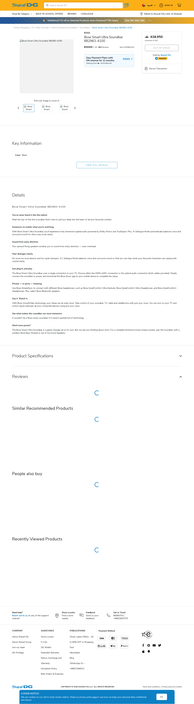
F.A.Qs (44, 642)
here (95, 697)
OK (161, 697)
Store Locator (47, 636)
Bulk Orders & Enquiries (52, 673)
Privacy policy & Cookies (172, 687)
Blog (72, 658)
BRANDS (72, 13)
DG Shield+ (46, 647)
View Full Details (97, 165)
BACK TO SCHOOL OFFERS (49, 13)
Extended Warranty (50, 652)
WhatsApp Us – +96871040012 (77, 666)
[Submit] (46, 5)
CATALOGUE (87, 13)
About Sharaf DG (20, 636)
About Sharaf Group (21, 642)
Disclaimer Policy (49, 668)
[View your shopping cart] (179, 5)
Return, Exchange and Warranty (51, 661)
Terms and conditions (151, 687)
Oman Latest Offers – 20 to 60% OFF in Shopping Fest (81, 642)
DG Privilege (18, 652)
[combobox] (83, 5)
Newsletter (75, 652)
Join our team (18, 647)
